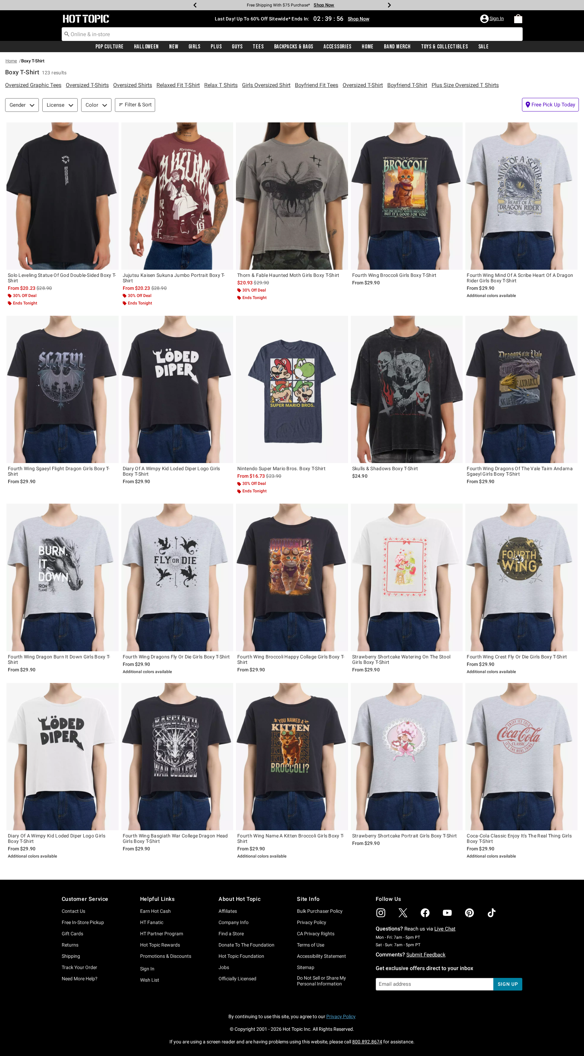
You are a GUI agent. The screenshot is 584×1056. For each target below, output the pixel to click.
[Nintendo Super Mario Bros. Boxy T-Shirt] (292, 389)
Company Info (234, 922)
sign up (508, 984)
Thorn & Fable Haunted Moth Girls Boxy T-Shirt (288, 275)
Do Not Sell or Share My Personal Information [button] (321, 980)
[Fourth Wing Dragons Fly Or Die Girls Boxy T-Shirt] (177, 577)
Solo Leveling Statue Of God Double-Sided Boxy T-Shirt (62, 277)
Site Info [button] (308, 899)
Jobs (224, 967)
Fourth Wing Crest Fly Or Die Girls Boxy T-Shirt (517, 656)
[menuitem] (518, 18)
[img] (381, 913)
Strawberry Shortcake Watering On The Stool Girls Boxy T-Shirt (401, 659)
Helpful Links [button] (157, 899)
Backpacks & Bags (294, 46)
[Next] (389, 5)
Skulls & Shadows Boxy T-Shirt (385, 468)
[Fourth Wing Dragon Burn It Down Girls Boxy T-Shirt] (62, 577)
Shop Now (322, 5)
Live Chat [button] (444, 929)
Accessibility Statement (321, 956)
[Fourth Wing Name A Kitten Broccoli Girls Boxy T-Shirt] (292, 756)
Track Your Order (79, 967)
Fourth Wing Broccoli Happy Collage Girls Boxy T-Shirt (290, 659)
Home (368, 46)
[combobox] (292, 34)
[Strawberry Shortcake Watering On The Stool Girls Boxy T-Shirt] (407, 577)
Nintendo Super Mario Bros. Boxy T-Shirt (281, 468)
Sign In (147, 968)
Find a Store (231, 933)
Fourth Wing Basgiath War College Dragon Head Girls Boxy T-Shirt (175, 838)
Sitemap (305, 967)
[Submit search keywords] (67, 34)
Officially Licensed (237, 978)
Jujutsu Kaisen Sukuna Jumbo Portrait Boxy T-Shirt (174, 277)
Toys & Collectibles (444, 46)
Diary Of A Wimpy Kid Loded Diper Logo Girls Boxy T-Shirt (171, 471)
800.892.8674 (367, 1041)
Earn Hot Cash (155, 911)
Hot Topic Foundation (241, 956)
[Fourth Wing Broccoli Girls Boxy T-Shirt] (407, 196)
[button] (492, 19)
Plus (216, 46)
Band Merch (397, 46)
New (173, 46)
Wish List (149, 980)
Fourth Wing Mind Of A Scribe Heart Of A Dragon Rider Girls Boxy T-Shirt (520, 277)
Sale (483, 46)
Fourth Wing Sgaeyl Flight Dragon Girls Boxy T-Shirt (59, 471)
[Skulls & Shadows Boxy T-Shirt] (407, 389)
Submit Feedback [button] (426, 955)
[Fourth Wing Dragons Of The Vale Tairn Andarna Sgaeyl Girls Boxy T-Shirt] (521, 389)
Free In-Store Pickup (83, 922)
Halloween (146, 46)
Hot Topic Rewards (160, 945)
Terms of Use (310, 945)
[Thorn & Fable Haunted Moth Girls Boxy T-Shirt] (292, 196)
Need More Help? (80, 978)
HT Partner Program (161, 933)
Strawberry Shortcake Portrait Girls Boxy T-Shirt (404, 835)
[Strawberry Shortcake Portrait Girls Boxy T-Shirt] (407, 756)
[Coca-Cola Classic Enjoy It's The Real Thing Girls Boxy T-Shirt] (521, 756)
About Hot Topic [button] (239, 899)
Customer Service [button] (85, 899)
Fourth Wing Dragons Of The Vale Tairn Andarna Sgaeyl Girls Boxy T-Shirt (520, 471)
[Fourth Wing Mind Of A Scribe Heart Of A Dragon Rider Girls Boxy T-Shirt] (521, 196)
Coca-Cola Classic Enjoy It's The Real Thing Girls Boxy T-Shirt (519, 838)
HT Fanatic (151, 922)
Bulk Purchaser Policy (320, 911)
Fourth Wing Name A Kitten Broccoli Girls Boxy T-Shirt (290, 838)
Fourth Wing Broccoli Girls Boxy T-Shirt (394, 275)
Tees (258, 46)
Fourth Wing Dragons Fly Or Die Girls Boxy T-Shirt (176, 656)
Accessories (337, 46)
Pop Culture (109, 46)
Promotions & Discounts (165, 956)
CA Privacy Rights (315, 933)
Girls (195, 46)
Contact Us (73, 911)
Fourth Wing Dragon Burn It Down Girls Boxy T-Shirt (59, 659)
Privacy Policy (311, 922)
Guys (237, 46)
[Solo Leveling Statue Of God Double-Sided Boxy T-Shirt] (62, 196)
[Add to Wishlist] (112, 129)
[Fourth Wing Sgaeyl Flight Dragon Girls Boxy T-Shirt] (62, 389)
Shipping (71, 956)
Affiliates (228, 911)
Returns (70, 945)
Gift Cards (72, 933)
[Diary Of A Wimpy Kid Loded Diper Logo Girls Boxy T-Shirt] (177, 389)
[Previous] (195, 5)
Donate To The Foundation (246, 945)
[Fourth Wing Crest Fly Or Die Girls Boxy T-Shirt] (521, 577)
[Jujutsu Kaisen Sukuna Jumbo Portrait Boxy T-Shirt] (177, 196)
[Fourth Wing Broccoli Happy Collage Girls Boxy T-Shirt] (292, 577)
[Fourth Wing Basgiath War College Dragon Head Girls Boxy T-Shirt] (177, 756)
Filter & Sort (138, 105)
